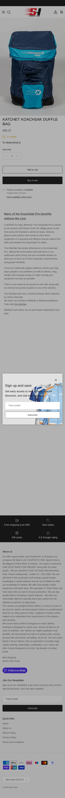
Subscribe (33, 415)
